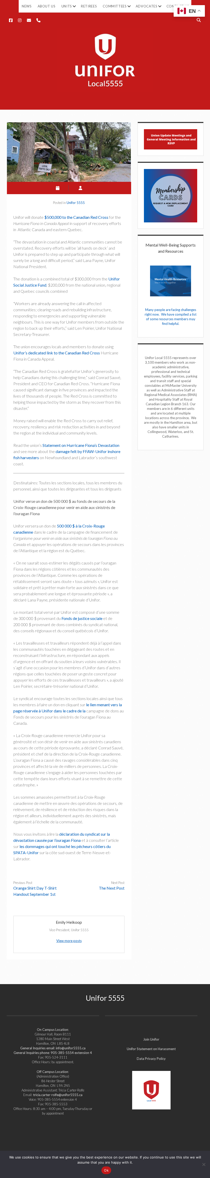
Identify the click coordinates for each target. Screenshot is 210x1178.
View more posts (69, 941)
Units (66, 6)
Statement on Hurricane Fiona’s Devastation (81, 445)
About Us (47, 6)
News (27, 6)
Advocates (147, 6)
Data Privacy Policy (151, 1059)
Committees (115, 6)
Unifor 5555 (76, 203)
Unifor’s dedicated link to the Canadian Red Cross (56, 352)
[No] (203, 1164)
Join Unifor (151, 1039)
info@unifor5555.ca (71, 1048)
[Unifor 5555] (105, 89)
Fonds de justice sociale (81, 618)
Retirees (89, 6)
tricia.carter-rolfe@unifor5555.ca (57, 1095)
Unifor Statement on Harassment (151, 1049)
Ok (106, 1170)
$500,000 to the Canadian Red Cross (76, 217)
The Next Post (111, 887)
